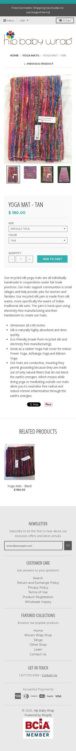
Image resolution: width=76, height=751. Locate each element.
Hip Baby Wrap (44, 710)
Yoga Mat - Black (19, 486)
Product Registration (38, 597)
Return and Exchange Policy (38, 583)
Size (11, 223)
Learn (38, 649)
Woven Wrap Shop (38, 635)
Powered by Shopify (38, 715)
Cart (67, 20)
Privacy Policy (38, 587)
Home (14, 55)
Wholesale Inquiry (38, 602)
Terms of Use (38, 592)
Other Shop (38, 645)
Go (68, 545)
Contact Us (38, 654)
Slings (38, 640)
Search (38, 578)
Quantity (14, 253)
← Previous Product (39, 63)
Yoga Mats (30, 55)
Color (12, 235)
